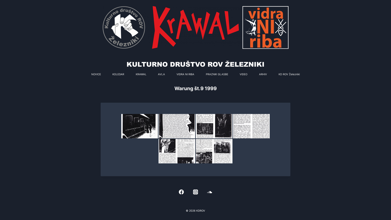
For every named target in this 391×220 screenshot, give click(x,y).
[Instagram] (196, 192)
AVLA (161, 74)
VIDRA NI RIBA (185, 74)
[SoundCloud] (210, 192)
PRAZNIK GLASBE (217, 74)
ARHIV (263, 74)
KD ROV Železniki (289, 74)
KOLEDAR (118, 74)
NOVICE (96, 74)
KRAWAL (141, 74)
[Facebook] (181, 192)
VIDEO (243, 74)
